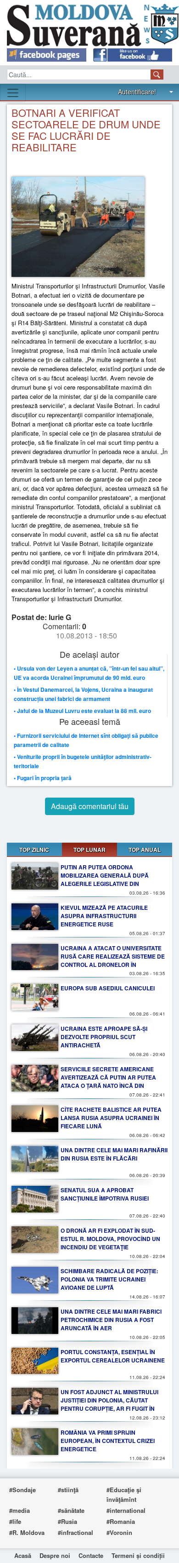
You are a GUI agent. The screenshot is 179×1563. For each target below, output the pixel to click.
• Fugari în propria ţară (43, 778)
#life (15, 1521)
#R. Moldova (27, 1532)
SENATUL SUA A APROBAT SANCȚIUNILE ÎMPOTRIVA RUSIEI (105, 1194)
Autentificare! (137, 91)
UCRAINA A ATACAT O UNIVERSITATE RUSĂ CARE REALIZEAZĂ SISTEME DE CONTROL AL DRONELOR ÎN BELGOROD (113, 960)
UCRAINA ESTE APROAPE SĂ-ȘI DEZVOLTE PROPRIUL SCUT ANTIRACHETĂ (104, 1036)
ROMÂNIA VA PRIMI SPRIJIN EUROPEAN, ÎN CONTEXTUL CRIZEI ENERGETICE (108, 1440)
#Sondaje (22, 1489)
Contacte (90, 1555)
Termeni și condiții (138, 1555)
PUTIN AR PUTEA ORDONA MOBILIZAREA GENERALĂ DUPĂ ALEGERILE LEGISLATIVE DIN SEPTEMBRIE (105, 879)
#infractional (75, 1532)
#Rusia (67, 1521)
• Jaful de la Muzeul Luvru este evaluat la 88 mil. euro (82, 711)
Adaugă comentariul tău (90, 806)
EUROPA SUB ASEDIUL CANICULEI (108, 988)
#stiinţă (68, 1489)
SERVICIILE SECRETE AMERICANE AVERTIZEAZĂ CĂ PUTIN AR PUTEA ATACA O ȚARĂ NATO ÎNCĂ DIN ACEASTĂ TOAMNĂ (108, 1081)
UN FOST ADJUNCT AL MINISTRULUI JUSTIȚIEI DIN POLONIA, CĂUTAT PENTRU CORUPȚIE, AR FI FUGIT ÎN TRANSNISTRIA (109, 1404)
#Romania (120, 1521)
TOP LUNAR (89, 849)
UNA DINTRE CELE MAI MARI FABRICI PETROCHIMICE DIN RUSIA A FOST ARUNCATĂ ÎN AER (111, 1319)
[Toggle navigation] (13, 93)
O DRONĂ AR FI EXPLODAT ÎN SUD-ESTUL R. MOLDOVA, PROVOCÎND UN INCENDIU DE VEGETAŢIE (110, 1238)
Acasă (22, 1555)
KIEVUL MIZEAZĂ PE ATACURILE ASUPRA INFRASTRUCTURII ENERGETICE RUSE (104, 915)
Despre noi (54, 1555)
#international (125, 1510)
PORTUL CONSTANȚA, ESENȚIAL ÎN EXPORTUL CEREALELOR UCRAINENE (113, 1356)
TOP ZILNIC (34, 849)
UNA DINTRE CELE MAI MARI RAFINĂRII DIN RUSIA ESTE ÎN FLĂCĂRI (114, 1154)
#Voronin (119, 1532)
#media (19, 1510)
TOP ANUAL (145, 849)
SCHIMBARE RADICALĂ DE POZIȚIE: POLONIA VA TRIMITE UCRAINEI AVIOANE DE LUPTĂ (109, 1279)
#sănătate (71, 1510)
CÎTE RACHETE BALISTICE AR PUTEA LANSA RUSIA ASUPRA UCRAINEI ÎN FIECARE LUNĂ (111, 1117)
